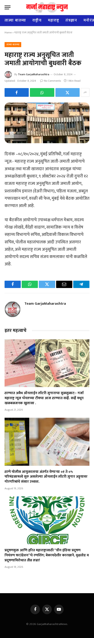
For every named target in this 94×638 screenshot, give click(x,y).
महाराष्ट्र (53, 20)
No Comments (52, 80)
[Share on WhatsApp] (42, 92)
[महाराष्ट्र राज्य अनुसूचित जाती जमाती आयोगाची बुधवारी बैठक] (47, 122)
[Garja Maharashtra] (47, 7)
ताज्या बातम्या (15, 20)
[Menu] (7, 7)
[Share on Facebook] (17, 92)
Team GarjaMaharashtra (33, 74)
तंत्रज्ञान (71, 20)
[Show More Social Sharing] (85, 92)
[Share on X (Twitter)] (67, 92)
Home (8, 32)
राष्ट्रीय (37, 20)
